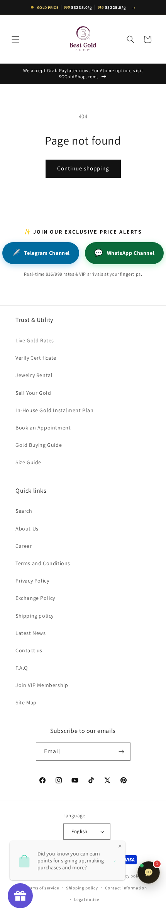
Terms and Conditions (42, 563)
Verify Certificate (35, 357)
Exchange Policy (35, 597)
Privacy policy (129, 876)
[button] (15, 39)
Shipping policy (34, 615)
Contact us (28, 650)
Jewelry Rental (34, 375)
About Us (27, 528)
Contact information (126, 888)
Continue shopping (83, 168)
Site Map (26, 702)
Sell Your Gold (33, 392)
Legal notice (86, 899)
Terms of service (42, 888)
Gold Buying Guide (38, 444)
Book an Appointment (43, 427)
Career (23, 545)
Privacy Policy (32, 580)
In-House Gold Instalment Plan (54, 410)
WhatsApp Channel (124, 252)
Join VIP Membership (41, 685)
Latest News (30, 633)
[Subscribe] (121, 752)
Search (23, 510)
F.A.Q (21, 667)
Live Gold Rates (34, 340)
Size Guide (28, 462)
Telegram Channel (41, 252)
